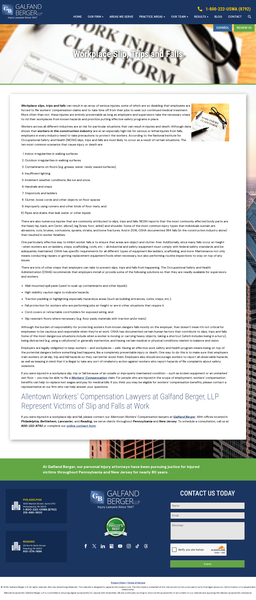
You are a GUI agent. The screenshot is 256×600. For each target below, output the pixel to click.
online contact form (81, 426)
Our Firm (94, 17)
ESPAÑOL (222, 28)
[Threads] (146, 547)
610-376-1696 (32, 551)
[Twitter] (94, 547)
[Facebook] (86, 547)
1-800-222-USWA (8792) (40, 509)
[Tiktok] (137, 547)
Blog (218, 17)
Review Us (244, 28)
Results (200, 17)
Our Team (178, 17)
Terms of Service (136, 582)
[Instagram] (129, 547)
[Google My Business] (111, 547)
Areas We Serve (121, 17)
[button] (250, 16)
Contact (235, 17)
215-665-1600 (32, 512)
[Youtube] (120, 547)
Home (77, 17)
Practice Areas (151, 17)
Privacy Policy (118, 582)
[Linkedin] (103, 547)
